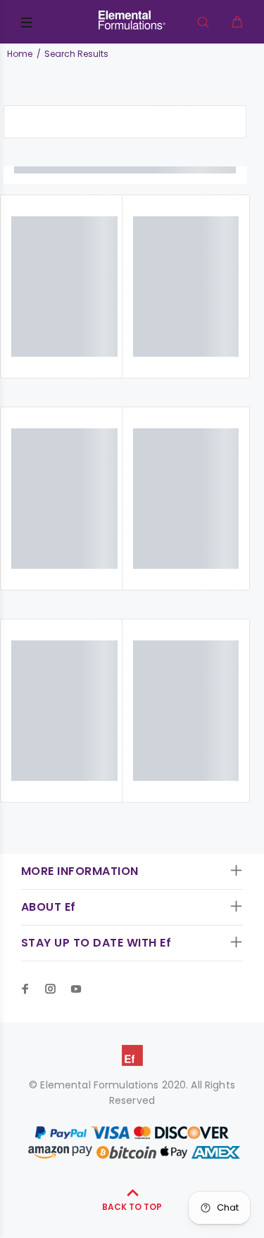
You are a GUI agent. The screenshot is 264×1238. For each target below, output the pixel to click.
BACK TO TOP (132, 1207)
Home (19, 54)
